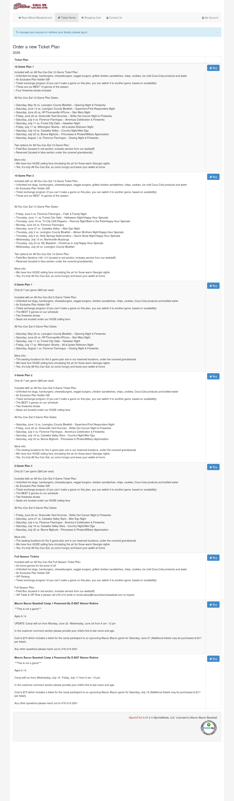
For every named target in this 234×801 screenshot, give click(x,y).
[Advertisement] (117, 770)
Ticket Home (68, 17)
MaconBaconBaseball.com (36, 17)
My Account (211, 17)
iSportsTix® (135, 717)
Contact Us (115, 17)
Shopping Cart (92, 17)
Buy (214, 68)
